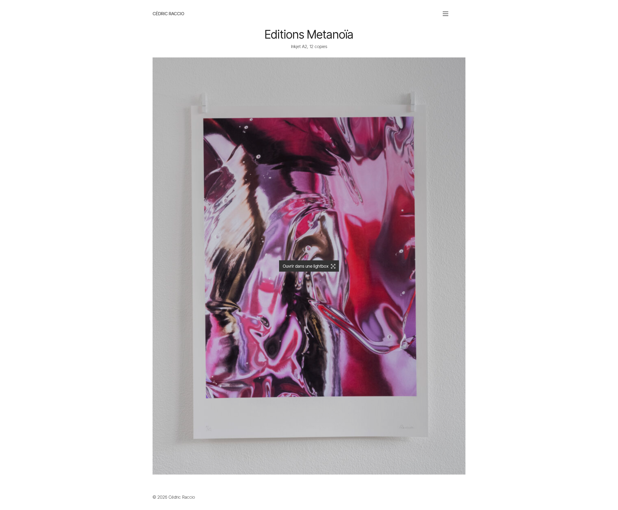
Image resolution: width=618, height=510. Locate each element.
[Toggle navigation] (453, 14)
